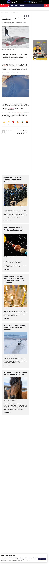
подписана (4, 65)
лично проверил (21, 112)
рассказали (11, 108)
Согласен (42, 558)
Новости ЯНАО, (23, 132)
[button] (15, 86)
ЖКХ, (18, 132)
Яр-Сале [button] (22, 5)
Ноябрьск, (25, 130)
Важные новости (21, 133)
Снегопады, (20, 130)
